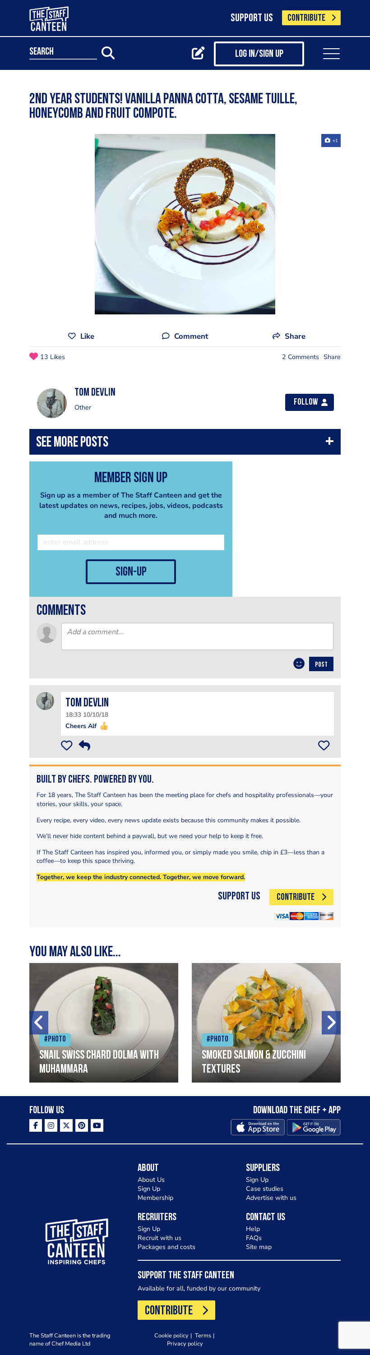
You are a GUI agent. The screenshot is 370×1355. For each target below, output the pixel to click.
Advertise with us (271, 1198)
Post (321, 664)
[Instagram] (51, 1125)
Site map (259, 1247)
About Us (151, 1179)
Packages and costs (166, 1247)
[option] (185, 224)
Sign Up (149, 1188)
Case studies (264, 1188)
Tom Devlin (87, 703)
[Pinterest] (81, 1125)
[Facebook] (35, 1125)
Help (253, 1229)
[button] (185, 444)
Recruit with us (159, 1238)
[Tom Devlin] (45, 700)
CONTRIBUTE (306, 18)
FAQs (254, 1238)
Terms (203, 1335)
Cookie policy (171, 1335)
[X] (66, 1125)
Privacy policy (185, 1343)
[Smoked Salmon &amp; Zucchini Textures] (266, 1023)
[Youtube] (97, 1125)
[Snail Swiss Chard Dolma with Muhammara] (103, 1023)
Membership (155, 1198)
